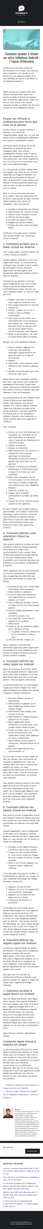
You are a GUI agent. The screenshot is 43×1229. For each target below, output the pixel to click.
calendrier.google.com (19, 616)
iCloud (20, 432)
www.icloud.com (14, 162)
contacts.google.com (17, 480)
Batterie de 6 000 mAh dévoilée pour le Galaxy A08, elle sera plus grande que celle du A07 (20, 1195)
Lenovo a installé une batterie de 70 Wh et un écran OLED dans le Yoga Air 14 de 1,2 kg (21, 1171)
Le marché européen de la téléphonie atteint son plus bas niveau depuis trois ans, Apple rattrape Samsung (20, 1186)
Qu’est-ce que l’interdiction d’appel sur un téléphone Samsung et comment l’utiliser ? (20, 1094)
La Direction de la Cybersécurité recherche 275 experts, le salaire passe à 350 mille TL (21, 1203)
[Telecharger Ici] (21, 11)
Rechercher (8, 1147)
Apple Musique (9, 1033)
